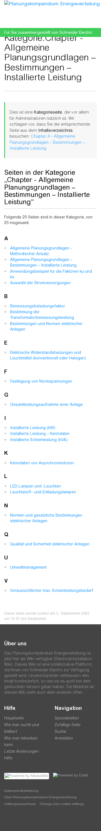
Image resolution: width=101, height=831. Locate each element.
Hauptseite (14, 718)
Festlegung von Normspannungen (41, 381)
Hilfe (8, 758)
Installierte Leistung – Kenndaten (40, 433)
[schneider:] (21, 820)
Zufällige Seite (68, 724)
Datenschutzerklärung (21, 791)
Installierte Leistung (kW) (32, 427)
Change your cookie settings (62, 804)
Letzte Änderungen (21, 751)
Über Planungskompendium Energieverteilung (40, 797)
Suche (60, 731)
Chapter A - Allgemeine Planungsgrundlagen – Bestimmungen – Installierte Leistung (47, 142)
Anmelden (64, 738)
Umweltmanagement (28, 567)
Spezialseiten (67, 718)
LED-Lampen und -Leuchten (35, 486)
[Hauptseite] (52, 3)
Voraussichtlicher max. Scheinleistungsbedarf (51, 590)
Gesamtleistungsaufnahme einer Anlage (46, 404)
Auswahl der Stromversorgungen (40, 283)
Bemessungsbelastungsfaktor (37, 306)
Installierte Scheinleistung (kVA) (39, 439)
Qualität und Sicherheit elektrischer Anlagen (49, 544)
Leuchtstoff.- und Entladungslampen (43, 492)
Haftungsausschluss (20, 804)
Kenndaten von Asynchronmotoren (42, 463)
